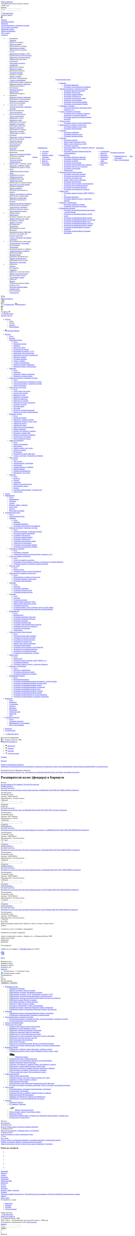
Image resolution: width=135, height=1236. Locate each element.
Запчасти (17, 478)
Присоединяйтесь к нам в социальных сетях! (17, 1134)
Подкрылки (45, 772)
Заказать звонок (6, 316)
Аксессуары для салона (22, 391)
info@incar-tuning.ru (10, 742)
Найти (3, 1228)
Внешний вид (19, 615)
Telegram (11, 748)
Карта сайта (5, 1198)
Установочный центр (16, 516)
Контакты (4, 1177)
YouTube (11, 751)
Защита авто (18, 659)
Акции (3, 1175)
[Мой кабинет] (2, 17)
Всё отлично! (32, 1222)
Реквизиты (5, 1179)
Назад (11, 321)
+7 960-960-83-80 (7, 13)
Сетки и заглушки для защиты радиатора (64, 772)
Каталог (12, 338)
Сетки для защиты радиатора (24, 560)
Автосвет (17, 598)
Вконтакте (11, 746)
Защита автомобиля (21, 444)
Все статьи (5, 1138)
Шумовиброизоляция (21, 679)
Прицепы (17, 372)
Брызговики (5, 772)
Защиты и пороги (35, 772)
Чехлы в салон (19, 569)
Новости (4, 1173)
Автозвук (17, 586)
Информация (14, 499)
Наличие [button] (4, 969)
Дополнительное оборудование (25, 636)
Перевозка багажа (20, 344)
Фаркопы (17, 522)
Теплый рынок (8, 971)
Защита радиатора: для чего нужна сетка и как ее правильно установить (27, 1144)
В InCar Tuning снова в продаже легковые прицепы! (19, 1127)
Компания (13, 702)
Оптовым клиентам (16, 721)
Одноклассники (13, 753)
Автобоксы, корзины (21, 552)
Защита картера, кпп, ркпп (19, 772)
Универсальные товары (11, 973)
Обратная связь (6, 1181)
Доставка (4, 1188)
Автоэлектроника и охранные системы (28, 382)
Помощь (4, 1192)
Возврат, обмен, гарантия (10, 1190)
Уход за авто (18, 461)
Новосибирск (14, 327)
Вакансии (4, 1183)
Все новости (5, 1123)
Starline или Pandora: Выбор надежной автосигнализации (21, 1142)
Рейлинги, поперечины (22, 670)
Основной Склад (23, 971)
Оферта (3, 1196)
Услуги (3, 1185)
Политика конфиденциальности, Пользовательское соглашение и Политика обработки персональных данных (40, 1194)
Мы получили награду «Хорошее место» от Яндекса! (20, 1130)
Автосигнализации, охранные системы (28, 531)
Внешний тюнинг (20, 418)
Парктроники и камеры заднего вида (27, 577)
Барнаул (12, 325)
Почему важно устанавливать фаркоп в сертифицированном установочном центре (31, 1140)
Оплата (3, 1186)
